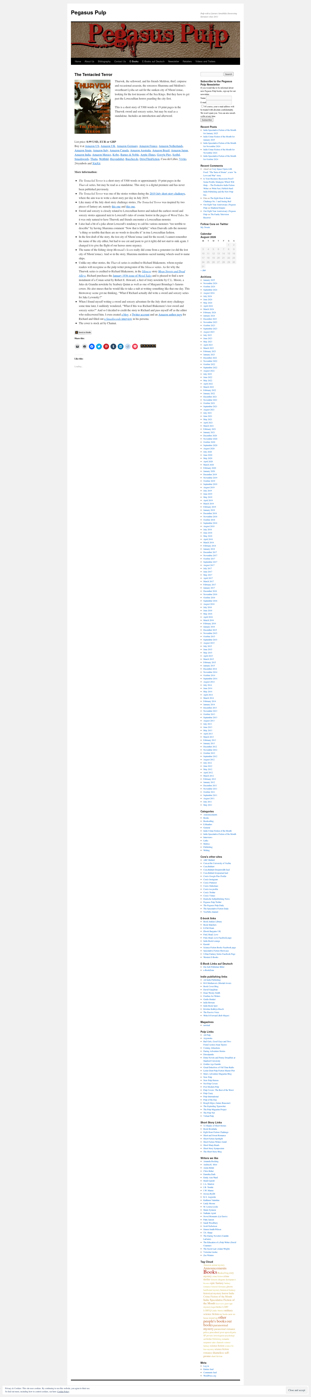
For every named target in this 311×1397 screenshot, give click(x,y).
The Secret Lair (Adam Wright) (216, 1248)
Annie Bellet (208, 1167)
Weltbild (104, 159)
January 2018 (209, 548)
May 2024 (207, 302)
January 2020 (209, 471)
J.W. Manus (208, 1190)
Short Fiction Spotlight (213, 1138)
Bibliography (104, 61)
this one (116, 206)
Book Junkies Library (212, 921)
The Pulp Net (209, 1112)
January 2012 (209, 782)
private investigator (215, 1335)
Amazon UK (108, 146)
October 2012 (209, 753)
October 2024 (209, 286)
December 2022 (210, 357)
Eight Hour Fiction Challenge (215, 1132)
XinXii (96, 163)
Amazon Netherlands (171, 146)
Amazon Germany (127, 146)
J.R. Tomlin (208, 1187)
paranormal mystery (215, 1327)
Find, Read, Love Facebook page (217, 937)
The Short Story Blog (212, 1151)
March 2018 (208, 542)
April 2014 (208, 694)
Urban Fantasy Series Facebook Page (219, 953)
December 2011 (210, 785)
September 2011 (210, 795)
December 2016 (210, 591)
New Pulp (207, 1077)
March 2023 (208, 348)
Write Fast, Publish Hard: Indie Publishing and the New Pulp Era (218, 191)
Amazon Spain (83, 150)
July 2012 (207, 762)
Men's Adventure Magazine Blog (217, 1073)
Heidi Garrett (209, 1180)
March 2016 (208, 620)
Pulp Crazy (208, 1093)
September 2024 (210, 289)
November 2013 (210, 710)
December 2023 (210, 318)
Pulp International (210, 1096)
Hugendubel (117, 159)
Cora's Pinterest (210, 882)
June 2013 (207, 727)
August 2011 (209, 798)
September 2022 (210, 367)
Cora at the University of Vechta (217, 863)
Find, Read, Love (210, 934)
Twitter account (140, 314)
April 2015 (208, 655)
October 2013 (209, 714)
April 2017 (208, 578)
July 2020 (207, 451)
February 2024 (209, 312)
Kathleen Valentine (211, 1200)
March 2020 (208, 464)
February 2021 (209, 429)
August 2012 (209, 759)
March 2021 (208, 425)
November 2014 (210, 672)
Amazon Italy (100, 150)
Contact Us (120, 61)
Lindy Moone (209, 1203)
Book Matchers (210, 924)
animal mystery (218, 1264)
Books (206, 817)
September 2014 (210, 678)
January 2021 (209, 432)
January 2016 (209, 626)
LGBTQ (207, 1310)
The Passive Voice (211, 1012)
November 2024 (210, 283)
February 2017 (209, 584)
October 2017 (209, 558)
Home (78, 61)
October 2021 (209, 403)
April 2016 (208, 616)
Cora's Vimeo (209, 895)
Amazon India (83, 154)
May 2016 (207, 613)
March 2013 (208, 736)
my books (223, 1314)
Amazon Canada (119, 150)
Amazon (207, 1264)
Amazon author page (170, 314)
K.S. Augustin (209, 1196)
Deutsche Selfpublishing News (216, 898)
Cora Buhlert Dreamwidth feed (216, 869)
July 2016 (207, 607)
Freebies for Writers (211, 996)
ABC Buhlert (209, 859)
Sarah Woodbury (210, 1222)
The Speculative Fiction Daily (216, 908)
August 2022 (209, 370)
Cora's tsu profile (210, 889)
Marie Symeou (209, 1209)
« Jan (203, 270)
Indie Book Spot (210, 1005)
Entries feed (208, 1369)
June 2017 (207, 571)
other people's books (214, 1319)
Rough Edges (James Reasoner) (217, 1102)
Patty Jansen (208, 1219)
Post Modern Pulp (211, 1086)
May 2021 (207, 419)
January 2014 (209, 704)
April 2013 (208, 733)
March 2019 (208, 503)
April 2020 (208, 461)
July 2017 (207, 568)
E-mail (203, 102)
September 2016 (210, 600)
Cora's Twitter (209, 892)
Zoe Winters (208, 1255)
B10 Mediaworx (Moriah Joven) (217, 983)
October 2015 (209, 636)
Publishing (208, 846)
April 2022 (208, 383)
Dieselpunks (208, 1054)
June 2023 (207, 338)
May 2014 (207, 691)
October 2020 (209, 441)
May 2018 (207, 535)
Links (205, 840)
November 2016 (210, 594)
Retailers (187, 61)
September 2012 (210, 756)
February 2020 (209, 467)
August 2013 (209, 720)
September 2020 (210, 445)
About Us (89, 61)
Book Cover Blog (210, 986)
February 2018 (209, 545)
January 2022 (209, 393)
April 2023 (208, 344)
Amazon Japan (179, 150)
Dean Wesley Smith (211, 992)
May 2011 (207, 804)
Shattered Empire (218, 207)
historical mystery (212, 1293)
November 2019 (210, 477)
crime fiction (217, 1276)
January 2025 (209, 279)
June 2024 (207, 299)
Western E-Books (210, 957)
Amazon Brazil (161, 150)
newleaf (206, 1025)
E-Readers (207, 824)
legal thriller (216, 1306)
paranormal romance (224, 1329)
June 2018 (207, 532)
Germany (222, 1286)
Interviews (207, 837)
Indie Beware (209, 1002)
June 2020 (207, 454)
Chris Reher (208, 1170)
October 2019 (209, 480)
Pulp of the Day (210, 1099)
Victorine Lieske (210, 1251)
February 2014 (209, 701)
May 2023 (207, 341)
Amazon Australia (140, 150)
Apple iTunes (148, 154)
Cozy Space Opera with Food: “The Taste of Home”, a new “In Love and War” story (219, 172)
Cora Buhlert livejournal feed (215, 872)
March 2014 (208, 697)
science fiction (217, 1345)
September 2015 (210, 639)
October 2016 (209, 597)
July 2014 (207, 684)
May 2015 (207, 652)
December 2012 (210, 746)
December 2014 (210, 668)
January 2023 (209, 354)
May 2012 (207, 769)
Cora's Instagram (210, 879)
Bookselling (208, 821)
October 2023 (209, 325)
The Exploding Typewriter (214, 1106)
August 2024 (209, 292)
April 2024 (208, 305)
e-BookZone (208, 970)
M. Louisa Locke (210, 1206)
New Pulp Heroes (211, 1080)
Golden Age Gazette (212, 1064)
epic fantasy (217, 1283)
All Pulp (207, 1034)
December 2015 (210, 629)
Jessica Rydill (209, 1193)
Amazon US (92, 146)
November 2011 (210, 788)
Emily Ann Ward (210, 1177)
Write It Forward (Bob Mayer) (216, 1015)
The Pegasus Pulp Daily (213, 905)
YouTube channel (210, 911)
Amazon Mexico (101, 154)
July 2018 (207, 529)
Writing (206, 850)
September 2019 (210, 484)
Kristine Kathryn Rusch (213, 1008)
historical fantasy (227, 1290)
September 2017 (210, 561)
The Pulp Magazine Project (214, 1109)
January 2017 (209, 587)
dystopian (230, 1279)
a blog (125, 314)
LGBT (225, 1306)
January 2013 (209, 743)
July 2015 (207, 646)
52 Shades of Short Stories (214, 1125)
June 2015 (207, 649)
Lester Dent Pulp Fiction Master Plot (219, 1070)
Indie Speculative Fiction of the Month (219, 834)
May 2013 (207, 730)
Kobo (115, 154)
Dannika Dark (209, 1174)
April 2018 (208, 539)
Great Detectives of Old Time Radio (218, 1067)
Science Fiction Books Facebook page (219, 947)
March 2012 (208, 775)
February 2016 (209, 623)
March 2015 (208, 659)
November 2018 (210, 516)
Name (203, 97)
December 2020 (210, 435)
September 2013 (210, 717)
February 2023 (209, 351)
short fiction (216, 1356)
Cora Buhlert (208, 866)
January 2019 (209, 510)
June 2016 (207, 610)
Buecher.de (131, 159)
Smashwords (82, 159)
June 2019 (207, 493)
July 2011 (207, 801)
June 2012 (207, 765)
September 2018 (210, 522)
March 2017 (208, 581)
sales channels (218, 1342)
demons (214, 1279)
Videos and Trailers (205, 61)
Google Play (164, 154)
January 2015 (209, 665)
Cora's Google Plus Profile (214, 876)
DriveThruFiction (149, 159)
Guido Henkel (209, 999)
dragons (221, 1279)
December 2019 (210, 474)
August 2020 (209, 448)
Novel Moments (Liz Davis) (215, 1216)
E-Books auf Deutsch (153, 61)
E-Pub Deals (208, 927)
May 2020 (207, 458)
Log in (206, 1365)
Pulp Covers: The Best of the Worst (218, 1089)
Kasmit (206, 944)
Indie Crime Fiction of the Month (217, 830)
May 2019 (207, 497)
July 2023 (207, 335)
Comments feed (210, 1372)
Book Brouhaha (210, 1128)
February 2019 (209, 506)
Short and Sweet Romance (214, 1135)
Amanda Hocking (210, 1161)
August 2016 (209, 603)
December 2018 (210, 513)
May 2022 (207, 380)
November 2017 (210, 555)
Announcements (210, 814)
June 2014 (207, 688)
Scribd (176, 154)
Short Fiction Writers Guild (215, 1141)
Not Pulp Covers (210, 1083)
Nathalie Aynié (209, 1213)
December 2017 (210, 552)
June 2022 (207, 377)
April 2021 (208, 422)
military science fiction (218, 1312)
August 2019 (209, 487)
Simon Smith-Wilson (212, 1229)
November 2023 (210, 322)
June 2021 (207, 416)
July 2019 (207, 490)
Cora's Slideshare (210, 885)
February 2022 (209, 390)
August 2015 (209, 642)
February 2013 (209, 740)
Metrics (206, 843)
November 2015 (210, 633)
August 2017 (209, 565)
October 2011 (209, 791)
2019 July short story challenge (167, 193)
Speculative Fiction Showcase (216, 950)
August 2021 (209, 409)
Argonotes (207, 1038)
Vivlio (182, 159)
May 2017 (207, 574)
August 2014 (209, 681)
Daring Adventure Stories (214, 1051)
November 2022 (210, 360)
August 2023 (209, 331)
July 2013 (207, 723)
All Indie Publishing (212, 979)
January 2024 (209, 315)
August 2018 (209, 526)
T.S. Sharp (207, 1232)
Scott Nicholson (210, 1226)
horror (225, 1293)
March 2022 (208, 386)
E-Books (134, 61)
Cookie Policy (63, 1391)
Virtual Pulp (208, 1115)
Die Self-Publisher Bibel (213, 966)
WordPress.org (209, 1375)
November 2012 (210, 749)
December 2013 (210, 707)
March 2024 (208, 309)
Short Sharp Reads (211, 1145)
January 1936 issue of (132, 275)
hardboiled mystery (211, 1289)
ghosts (229, 1286)
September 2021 (210, 406)
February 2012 (209, 778)
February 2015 (209, 662)
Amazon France (148, 146)
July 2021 (207, 412)
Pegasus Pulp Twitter (212, 902)
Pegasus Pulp (88, 12)
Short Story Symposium (213, 1148)
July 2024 (207, 296)
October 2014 (209, 675)
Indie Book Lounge (211, 940)
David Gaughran (210, 989)
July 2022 (207, 373)
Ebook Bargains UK (212, 931)
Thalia (94, 159)
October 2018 (209, 519)
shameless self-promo (216, 1354)
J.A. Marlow (208, 1183)
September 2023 (210, 328)
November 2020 (210, 438)
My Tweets (205, 227)
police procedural (211, 1332)
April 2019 (208, 500)
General (206, 827)
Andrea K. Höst (210, 1164)
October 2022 (209, 364)
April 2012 (208, 772)
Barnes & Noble (129, 154)
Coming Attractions (211, 1047)
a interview (118, 319)
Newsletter (173, 61)
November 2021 (210, 399)
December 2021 (210, 396)
